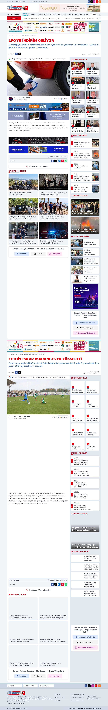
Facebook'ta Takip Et (86, 323)
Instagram (56, 254)
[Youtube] (97, 1)
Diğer (85, 14)
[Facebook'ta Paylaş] (16, 54)
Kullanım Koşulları (78, 695)
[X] (91, 1)
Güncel (17, 14)
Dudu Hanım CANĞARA (22, 99)
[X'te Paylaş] (19, 54)
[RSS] (99, 1)
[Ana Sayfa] (12, 14)
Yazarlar (78, 14)
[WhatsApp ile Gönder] (66, 161)
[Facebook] (89, 1)
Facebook (23, 254)
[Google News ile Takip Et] (62, 98)
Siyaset (33, 14)
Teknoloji (62, 14)
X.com (39, 254)
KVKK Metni (91, 696)
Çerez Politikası (77, 700)
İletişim (25, 1)
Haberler (11, 36)
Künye (11, 1)
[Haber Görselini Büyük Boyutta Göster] (38, 78)
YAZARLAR (45, 686)
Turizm (70, 14)
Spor (46, 14)
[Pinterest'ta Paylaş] (62, 161)
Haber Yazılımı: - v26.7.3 (85, 708)
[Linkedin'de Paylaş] (59, 161)
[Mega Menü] (8, 14)
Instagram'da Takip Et (86, 333)
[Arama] (100, 14)
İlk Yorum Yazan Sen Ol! (40, 167)
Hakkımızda (59, 697)
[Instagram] (94, 1)
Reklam (18, 1)
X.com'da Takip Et (86, 328)
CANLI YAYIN (30, 686)
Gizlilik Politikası (77, 697)
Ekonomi (53, 14)
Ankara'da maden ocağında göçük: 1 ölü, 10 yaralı (41, 18)
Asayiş (40, 14)
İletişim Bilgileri (93, 699)
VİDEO (94, 14)
